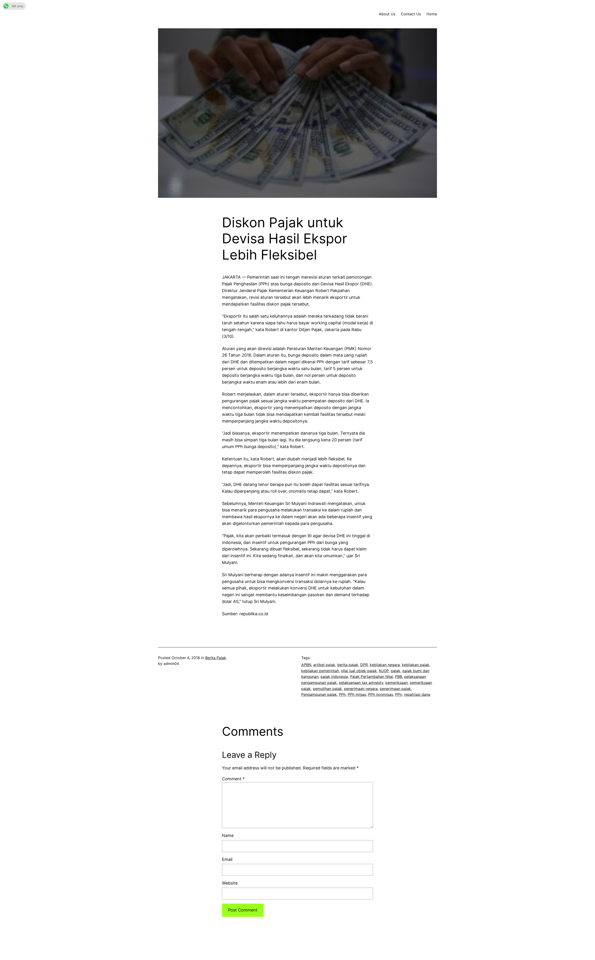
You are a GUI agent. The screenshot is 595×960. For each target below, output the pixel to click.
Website (230, 883)
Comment (233, 778)
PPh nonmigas (380, 694)
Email (227, 859)
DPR (364, 664)
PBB (398, 676)
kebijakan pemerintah (320, 670)
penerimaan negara (361, 688)
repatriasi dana (417, 694)
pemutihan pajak (327, 688)
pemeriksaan (396, 682)
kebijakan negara (385, 664)
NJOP (384, 670)
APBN (306, 664)
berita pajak (347, 664)
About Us (387, 14)
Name (228, 835)
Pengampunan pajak (319, 694)
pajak (395, 670)
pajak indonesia (334, 676)
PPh (342, 694)
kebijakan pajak (415, 664)
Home (431, 14)
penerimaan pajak (395, 688)
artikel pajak (324, 664)
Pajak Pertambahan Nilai (371, 676)
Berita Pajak (215, 657)
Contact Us (411, 14)
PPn (398, 694)
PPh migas (357, 694)
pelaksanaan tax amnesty (361, 682)
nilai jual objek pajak (359, 670)
